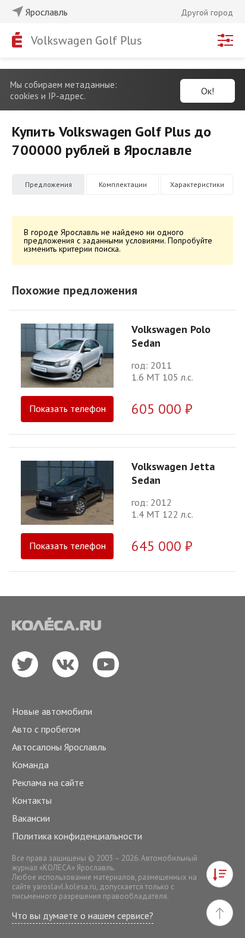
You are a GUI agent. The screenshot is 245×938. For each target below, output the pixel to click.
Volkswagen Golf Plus (86, 40)
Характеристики (197, 184)
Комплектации (123, 184)
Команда (30, 765)
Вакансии (31, 818)
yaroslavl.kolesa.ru (64, 887)
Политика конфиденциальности (77, 836)
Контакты (32, 800)
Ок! (207, 91)
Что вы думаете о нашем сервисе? (82, 915)
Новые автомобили (52, 711)
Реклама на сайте (48, 782)
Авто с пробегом (46, 729)
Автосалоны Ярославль (59, 747)
